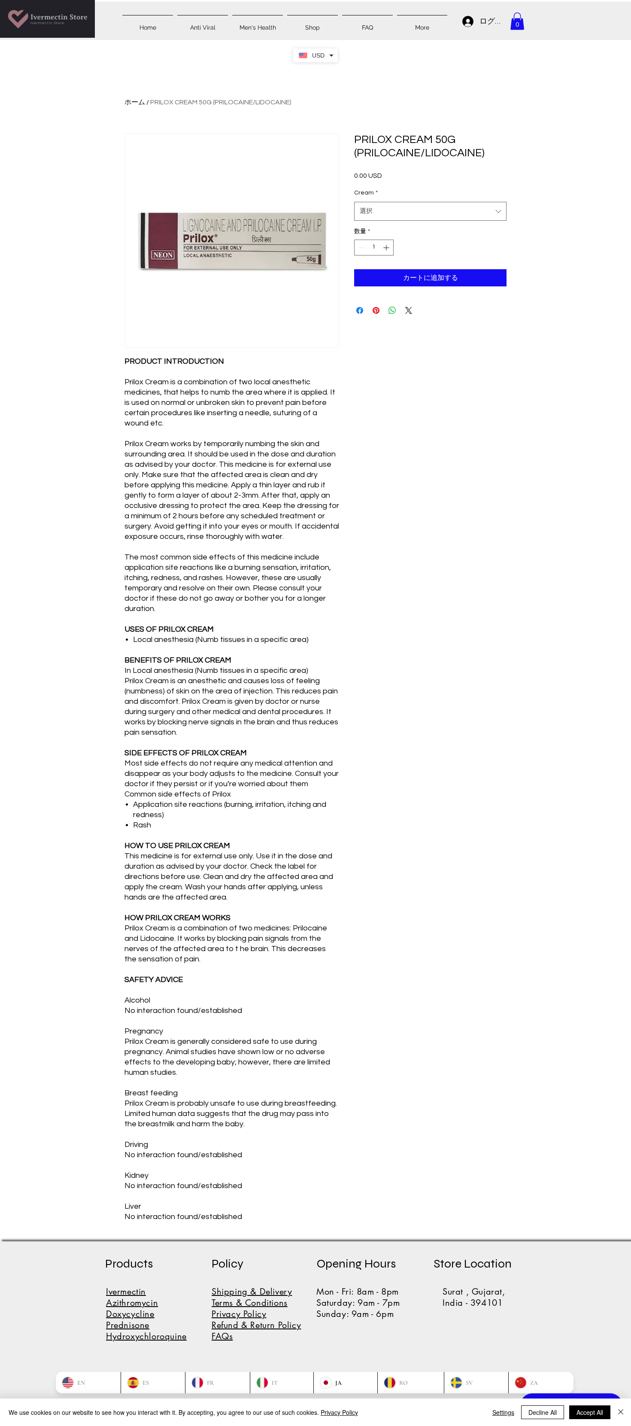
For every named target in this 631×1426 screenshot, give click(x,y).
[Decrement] (360, 247)
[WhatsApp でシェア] (392, 310)
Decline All (542, 1412)
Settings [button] (503, 1412)
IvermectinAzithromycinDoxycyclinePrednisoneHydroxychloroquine (146, 1314)
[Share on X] (408, 310)
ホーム (134, 102)
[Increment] (387, 247)
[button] (517, 21)
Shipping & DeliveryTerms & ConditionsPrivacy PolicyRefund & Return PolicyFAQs (256, 1314)
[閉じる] (621, 1412)
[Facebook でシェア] (360, 310)
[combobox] (430, 211)
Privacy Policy (339, 1412)
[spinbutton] (374, 247)
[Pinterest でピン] (376, 310)
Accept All (589, 1412)
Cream (366, 193)
